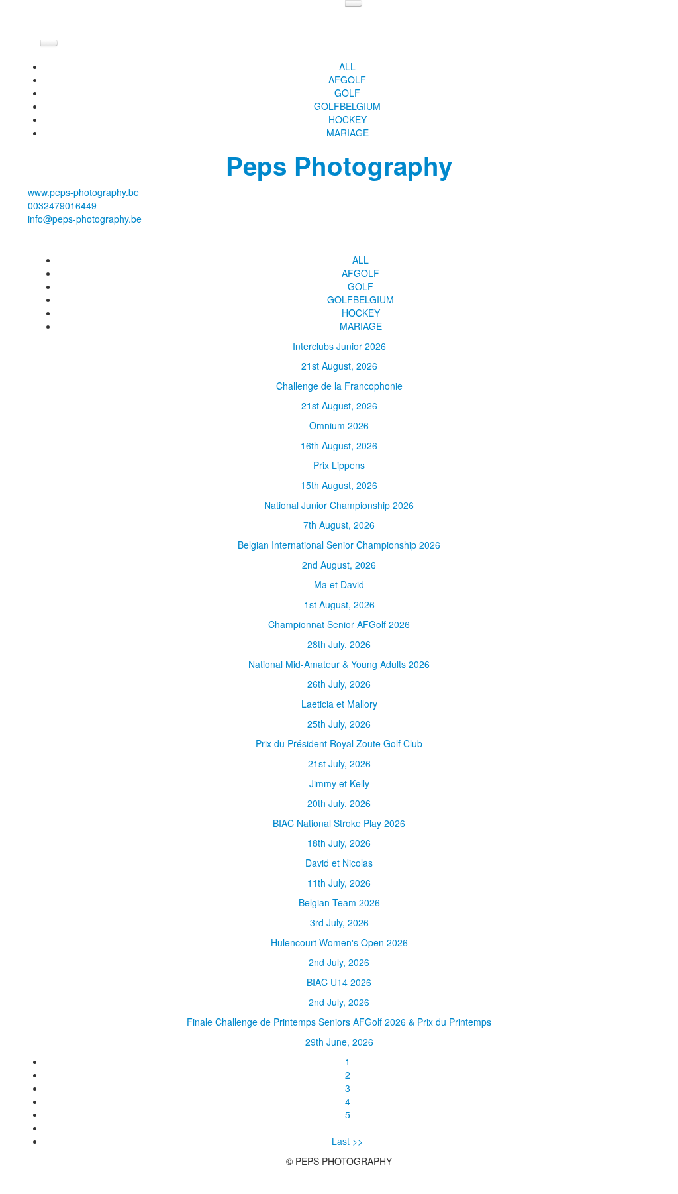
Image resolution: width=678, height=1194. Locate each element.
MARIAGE (347, 132)
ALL (347, 66)
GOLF (347, 92)
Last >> (347, 1141)
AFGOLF (347, 79)
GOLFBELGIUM (347, 106)
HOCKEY (347, 119)
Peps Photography (339, 165)
